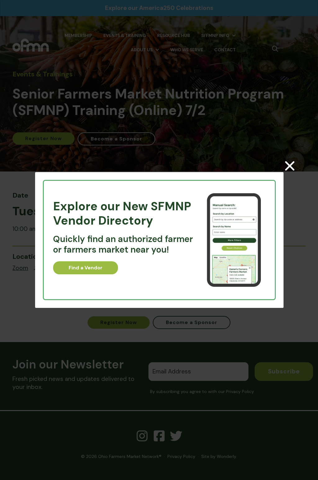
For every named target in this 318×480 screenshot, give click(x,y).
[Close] (290, 166)
